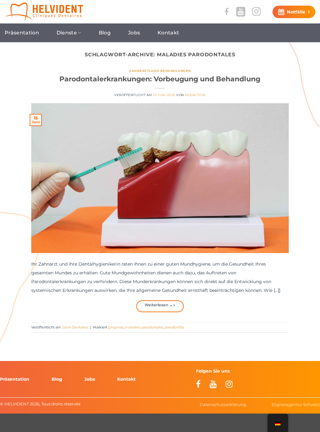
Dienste (67, 33)
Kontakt (168, 33)
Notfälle (296, 12)
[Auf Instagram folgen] (256, 12)
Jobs (134, 33)
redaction (195, 95)
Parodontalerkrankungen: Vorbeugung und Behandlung (159, 78)
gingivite (115, 327)
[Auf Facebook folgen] (226, 11)
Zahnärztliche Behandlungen (160, 71)
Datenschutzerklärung (223, 404)
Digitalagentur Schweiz (296, 404)
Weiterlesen (159, 304)
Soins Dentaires (75, 327)
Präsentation (22, 33)
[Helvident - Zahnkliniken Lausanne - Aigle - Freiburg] (44, 12)
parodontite (174, 327)
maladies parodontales (144, 327)
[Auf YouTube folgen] (240, 11)
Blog (105, 33)
